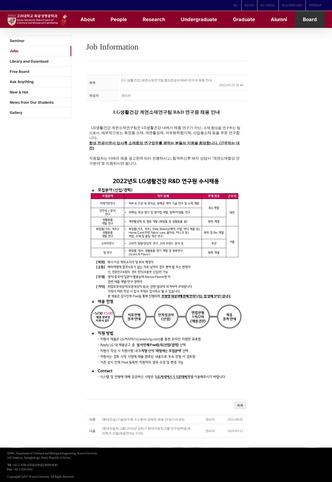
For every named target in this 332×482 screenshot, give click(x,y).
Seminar (17, 40)
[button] (126, 95)
